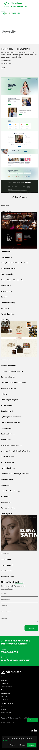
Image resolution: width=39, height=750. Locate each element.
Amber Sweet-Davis (8, 388)
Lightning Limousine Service (11, 417)
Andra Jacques (6, 257)
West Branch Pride (7, 457)
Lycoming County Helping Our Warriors (15, 451)
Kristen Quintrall (7, 565)
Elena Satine (5, 554)
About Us (4, 680)
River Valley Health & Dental (11, 445)
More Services (6, 713)
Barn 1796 (4, 297)
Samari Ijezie (5, 439)
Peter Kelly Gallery (8, 314)
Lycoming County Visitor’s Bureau (13, 383)
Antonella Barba (7, 479)
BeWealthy (5, 320)
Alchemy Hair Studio (8, 365)
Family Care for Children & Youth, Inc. (14, 263)
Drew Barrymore (7, 571)
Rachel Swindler (7, 405)
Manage (22, 745)
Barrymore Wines (7, 576)
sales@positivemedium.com (15, 659)
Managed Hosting (7, 703)
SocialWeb (5, 205)
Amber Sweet (6, 502)
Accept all (31, 745)
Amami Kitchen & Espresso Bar (12, 280)
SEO (2, 706)
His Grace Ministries (8, 268)
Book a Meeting (6, 687)
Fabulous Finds (6, 360)
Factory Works (6, 428)
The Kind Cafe (6, 291)
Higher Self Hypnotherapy (10, 491)
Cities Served (5, 693)
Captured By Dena (7, 434)
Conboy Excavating (8, 303)
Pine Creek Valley (7, 274)
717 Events (5, 308)
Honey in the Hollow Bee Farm (12, 371)
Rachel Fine (5, 496)
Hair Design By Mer (8, 468)
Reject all (13, 745)
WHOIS (3, 709)
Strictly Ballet (6, 286)
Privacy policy (7, 740)
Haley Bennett (6, 559)
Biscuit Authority (7, 411)
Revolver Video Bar (8, 508)
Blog (2, 690)
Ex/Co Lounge (6, 211)
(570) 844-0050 (19, 6)
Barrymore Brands (8, 377)
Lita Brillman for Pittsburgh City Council (15, 474)
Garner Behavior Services (10, 422)
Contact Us (4, 683)
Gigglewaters (6, 251)
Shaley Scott (5, 485)
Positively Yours (6, 514)
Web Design (5, 700)
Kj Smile (4, 394)
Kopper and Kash (7, 462)
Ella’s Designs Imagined (9, 400)
